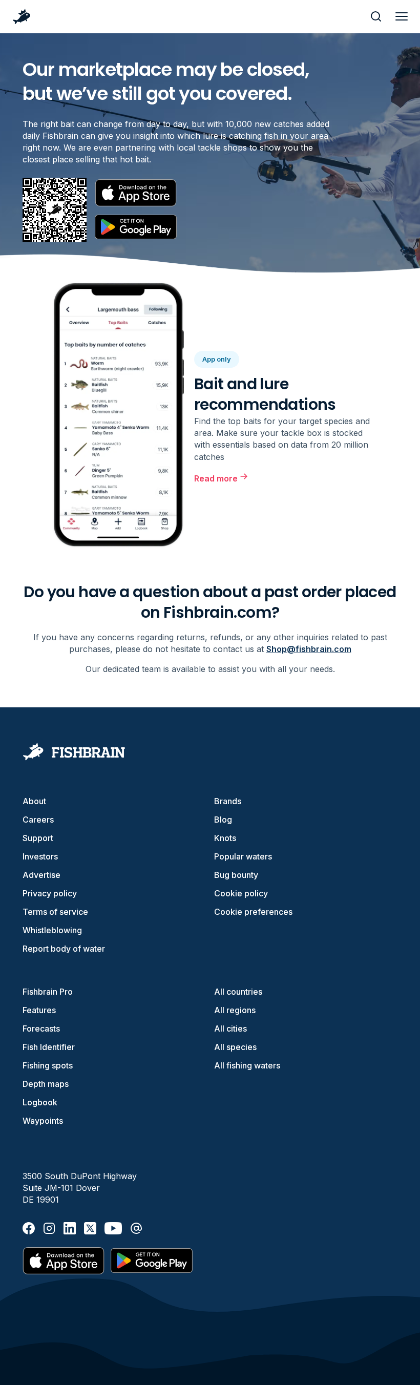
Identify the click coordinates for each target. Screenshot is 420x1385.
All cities (230, 1028)
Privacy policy (50, 893)
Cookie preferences (253, 912)
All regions (235, 1010)
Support (38, 838)
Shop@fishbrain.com (308, 649)
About (34, 801)
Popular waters (243, 856)
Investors (40, 856)
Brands (227, 801)
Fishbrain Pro (48, 992)
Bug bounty (236, 875)
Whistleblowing (52, 930)
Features (39, 1010)
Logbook (40, 1102)
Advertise (41, 875)
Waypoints (43, 1121)
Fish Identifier (49, 1047)
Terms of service (55, 912)
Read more (216, 478)
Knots (225, 838)
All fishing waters (247, 1065)
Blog (223, 819)
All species (235, 1047)
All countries (238, 992)
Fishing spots (48, 1065)
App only (216, 359)
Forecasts (41, 1028)
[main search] (376, 16)
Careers (38, 819)
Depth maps (46, 1084)
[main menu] (401, 16)
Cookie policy (241, 893)
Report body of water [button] (64, 948)
